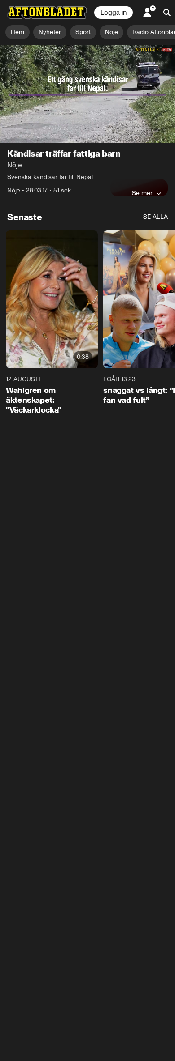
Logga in (114, 13)
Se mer (142, 192)
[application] (87, 94)
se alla (155, 217)
